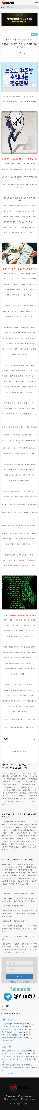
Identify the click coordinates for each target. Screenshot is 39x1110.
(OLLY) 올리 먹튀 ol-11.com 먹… (13, 1032)
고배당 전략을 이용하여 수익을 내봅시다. (16, 1056)
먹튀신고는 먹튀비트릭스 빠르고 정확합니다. (17, 1059)
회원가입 (13, 982)
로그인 (19, 976)
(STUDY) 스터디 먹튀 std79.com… (13, 1029)
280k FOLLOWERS (12, 1099)
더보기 (8, 1040)
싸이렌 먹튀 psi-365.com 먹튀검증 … (14, 1024)
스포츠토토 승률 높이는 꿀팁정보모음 (15, 1053)
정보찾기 (26, 982)
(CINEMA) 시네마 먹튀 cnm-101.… (13, 1026)
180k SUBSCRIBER (29, 1099)
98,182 (25, 53)
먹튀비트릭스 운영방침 (12, 1013)
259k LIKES (11, 1096)
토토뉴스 (6, 1046)
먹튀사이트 (8, 1019)
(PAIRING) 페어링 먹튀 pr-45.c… (13, 1035)
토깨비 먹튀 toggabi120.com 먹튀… (14, 1038)
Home (2, 7)
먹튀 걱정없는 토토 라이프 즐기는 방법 (22, 727)
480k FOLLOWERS (26, 1096)
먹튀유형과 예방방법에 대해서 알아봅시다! (17, 1067)
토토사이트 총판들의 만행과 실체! (14, 1065)
